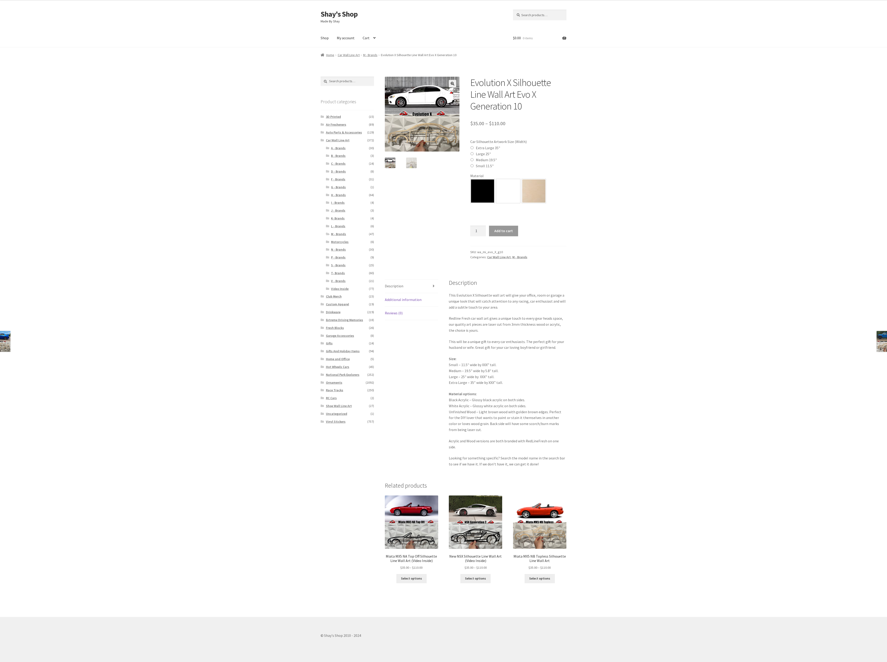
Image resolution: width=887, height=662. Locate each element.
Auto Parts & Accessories (344, 132)
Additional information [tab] (403, 299)
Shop (325, 38)
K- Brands (338, 218)
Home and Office (338, 359)
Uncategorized (336, 414)
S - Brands (338, 265)
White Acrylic (508, 191)
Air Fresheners (336, 124)
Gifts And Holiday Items (343, 351)
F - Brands (338, 179)
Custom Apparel (337, 304)
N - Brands (338, 249)
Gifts (329, 343)
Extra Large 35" (488, 148)
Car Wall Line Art (349, 55)
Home (330, 55)
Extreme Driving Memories (344, 320)
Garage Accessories (340, 336)
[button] (452, 83)
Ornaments (334, 382)
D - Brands (338, 171)
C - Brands (338, 163)
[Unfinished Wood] (533, 191)
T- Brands (338, 273)
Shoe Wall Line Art (339, 406)
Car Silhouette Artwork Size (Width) (498, 141)
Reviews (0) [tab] (394, 313)
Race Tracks (334, 390)
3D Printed (333, 117)
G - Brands (338, 187)
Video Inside (340, 289)
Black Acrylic (482, 191)
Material (477, 175)
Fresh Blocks (335, 328)
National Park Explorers (342, 375)
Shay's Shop (339, 14)
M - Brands (370, 55)
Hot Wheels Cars (337, 367)
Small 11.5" (485, 166)
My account (346, 38)
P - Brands (338, 257)
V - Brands (338, 281)
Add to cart (503, 230)
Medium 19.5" (486, 160)
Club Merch (334, 296)
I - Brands (338, 202)
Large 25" (483, 154)
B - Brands (338, 156)
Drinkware (333, 312)
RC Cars (331, 398)
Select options (411, 578)
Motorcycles (340, 242)
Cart (366, 38)
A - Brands (338, 148)
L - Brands (338, 226)
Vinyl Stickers (336, 421)
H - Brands (338, 195)
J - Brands (338, 210)
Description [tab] (394, 286)
